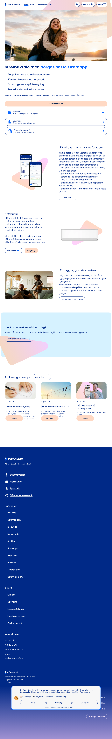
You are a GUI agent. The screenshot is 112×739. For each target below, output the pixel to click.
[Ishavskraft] (12, 4)
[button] (77, 4)
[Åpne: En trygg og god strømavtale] (29, 285)
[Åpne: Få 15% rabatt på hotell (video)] (91, 390)
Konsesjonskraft (45, 4)
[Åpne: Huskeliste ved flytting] (20, 390)
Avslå (33, 703)
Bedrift (33, 4)
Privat (26, 4)
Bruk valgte (59, 703)
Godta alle (85, 703)
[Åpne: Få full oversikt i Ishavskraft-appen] (29, 173)
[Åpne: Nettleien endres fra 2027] (56, 390)
